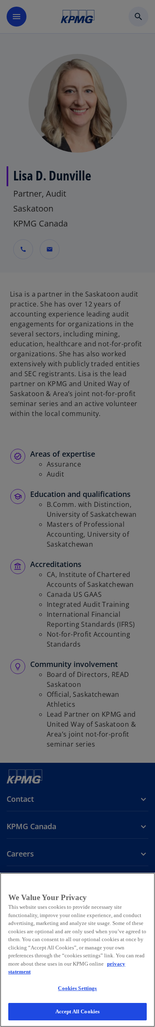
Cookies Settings (77, 988)
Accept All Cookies (77, 1011)
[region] (77, 950)
